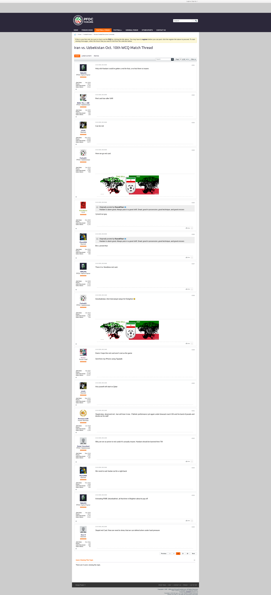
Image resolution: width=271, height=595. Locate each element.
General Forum (132, 30)
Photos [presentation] (96, 56)
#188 (193, 295)
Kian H (83, 535)
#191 (193, 411)
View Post (125, 207)
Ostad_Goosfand (83, 446)
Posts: (78, 84)
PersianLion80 (83, 419)
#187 (193, 264)
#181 (193, 65)
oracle (83, 130)
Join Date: (79, 82)
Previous (163, 553)
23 (183, 553)
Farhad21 (83, 158)
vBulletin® (188, 591)
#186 (193, 234)
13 (178, 553)
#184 (193, 150)
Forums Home (87, 30)
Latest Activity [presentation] (87, 56)
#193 (193, 468)
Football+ (117, 30)
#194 (193, 495)
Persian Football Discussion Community (104, 34)
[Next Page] (188, 59)
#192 (193, 438)
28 (187, 553)
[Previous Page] (186, 59)
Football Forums (87, 34)
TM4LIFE (83, 73)
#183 (193, 122)
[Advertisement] (135, 7)
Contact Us (161, 30)
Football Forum (103, 30)
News (76, 30)
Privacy (185, 585)
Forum (79, 34)
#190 (193, 383)
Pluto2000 (83, 242)
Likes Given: (79, 87)
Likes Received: (81, 85)
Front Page (162, 585)
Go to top (193, 585)
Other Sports (147, 30)
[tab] (77, 55)
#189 (193, 350)
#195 (193, 527)
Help (169, 585)
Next (193, 553)
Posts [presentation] (77, 56)
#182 (193, 95)
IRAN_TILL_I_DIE (83, 103)
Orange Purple (79, 585)
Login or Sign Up (191, 1)
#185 (193, 202)
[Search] (196, 20)
